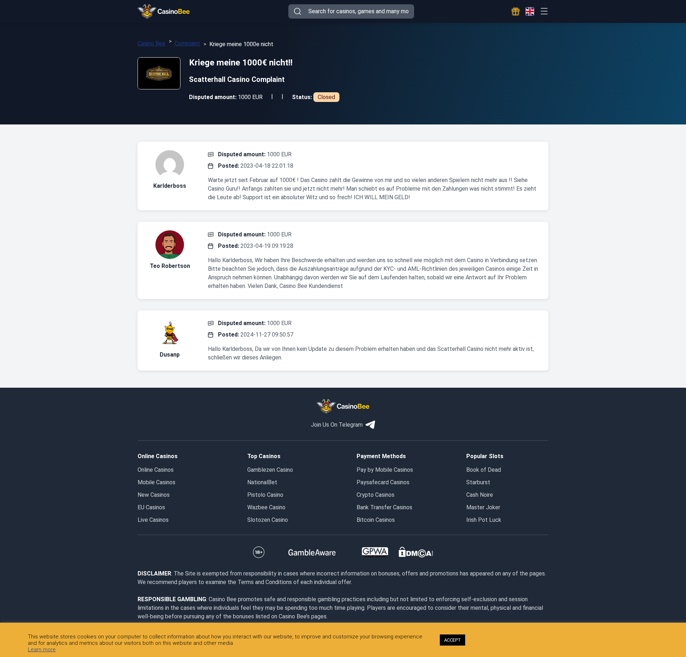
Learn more (42, 649)
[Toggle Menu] (544, 11)
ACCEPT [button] (452, 640)
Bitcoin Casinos (376, 519)
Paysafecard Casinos (383, 482)
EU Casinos (151, 507)
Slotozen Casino (267, 519)
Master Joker (483, 507)
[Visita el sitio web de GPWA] (375, 552)
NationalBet (262, 482)
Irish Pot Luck (483, 519)
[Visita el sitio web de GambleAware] (312, 552)
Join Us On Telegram (337, 424)
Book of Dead (483, 469)
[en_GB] (530, 11)
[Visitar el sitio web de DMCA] (416, 552)
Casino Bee (151, 43)
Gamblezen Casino (270, 469)
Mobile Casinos (156, 482)
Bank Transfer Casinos (384, 507)
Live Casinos (153, 519)
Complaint (187, 43)
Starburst (478, 482)
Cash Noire (479, 494)
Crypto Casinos (375, 494)
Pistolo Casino (265, 494)
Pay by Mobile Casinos (385, 469)
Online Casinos (156, 469)
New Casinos (154, 494)
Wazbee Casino (266, 507)
